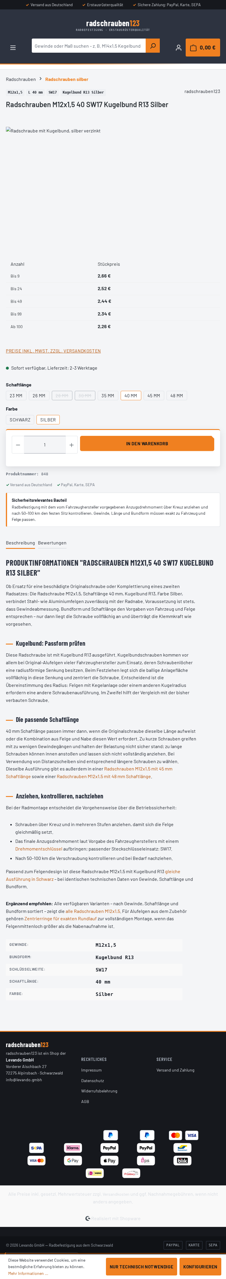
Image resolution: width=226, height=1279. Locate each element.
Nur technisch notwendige (141, 1266)
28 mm (64, 396)
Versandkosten (116, 1194)
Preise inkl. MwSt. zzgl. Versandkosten (53, 350)
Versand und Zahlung (175, 1069)
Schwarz (20, 419)
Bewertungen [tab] (52, 542)
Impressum (91, 1069)
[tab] (20, 543)
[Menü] (13, 47)
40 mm (130, 395)
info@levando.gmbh (24, 1079)
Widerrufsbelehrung (99, 1090)
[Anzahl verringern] (18, 445)
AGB (85, 1101)
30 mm (87, 396)
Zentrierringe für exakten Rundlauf (60, 918)
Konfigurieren (200, 1266)
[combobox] (89, 46)
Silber (48, 419)
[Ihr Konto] (179, 47)
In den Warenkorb (147, 443)
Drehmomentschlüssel (38, 848)
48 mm (176, 395)
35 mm (108, 395)
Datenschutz (92, 1080)
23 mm (16, 395)
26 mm (39, 395)
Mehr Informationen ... (28, 1273)
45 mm (153, 395)
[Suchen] (153, 46)
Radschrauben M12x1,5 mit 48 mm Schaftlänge (104, 776)
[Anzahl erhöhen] (72, 445)
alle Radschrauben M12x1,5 (93, 911)
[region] (113, 190)
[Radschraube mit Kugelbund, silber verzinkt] (113, 190)
